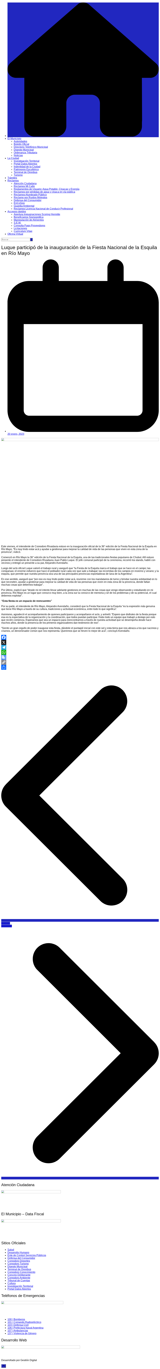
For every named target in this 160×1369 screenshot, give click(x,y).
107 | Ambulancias (18, 1330)
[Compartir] (80, 667)
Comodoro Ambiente (19, 1277)
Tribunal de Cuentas (19, 1280)
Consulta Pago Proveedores (29, 225)
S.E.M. (17, 222)
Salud (11, 1249)
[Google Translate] (80, 657)
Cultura (12, 1283)
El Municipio (14, 138)
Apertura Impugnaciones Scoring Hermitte (37, 214)
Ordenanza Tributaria (25, 152)
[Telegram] (80, 647)
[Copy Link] (80, 662)
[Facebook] (80, 637)
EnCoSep (19, 203)
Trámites (12, 177)
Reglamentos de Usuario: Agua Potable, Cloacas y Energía (46, 189)
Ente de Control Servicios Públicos (27, 1255)
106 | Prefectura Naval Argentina (25, 1327)
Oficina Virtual (15, 234)
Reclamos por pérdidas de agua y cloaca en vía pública (44, 192)
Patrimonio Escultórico (26, 169)
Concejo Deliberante (19, 1275)
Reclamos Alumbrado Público (30, 194)
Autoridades (20, 141)
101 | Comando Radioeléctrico (24, 1322)
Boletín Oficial (21, 144)
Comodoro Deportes (19, 1261)
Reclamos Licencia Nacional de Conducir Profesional (43, 208)
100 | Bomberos (16, 1319)
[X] (80, 642)
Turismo (18, 175)
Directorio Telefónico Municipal (31, 147)
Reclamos (13, 180)
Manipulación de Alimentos (29, 220)
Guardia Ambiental (24, 206)
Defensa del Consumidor (27, 200)
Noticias (18, 155)
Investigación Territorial (26, 161)
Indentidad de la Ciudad (27, 166)
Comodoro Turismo (18, 1263)
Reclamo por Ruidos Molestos (30, 197)
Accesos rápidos (17, 211)
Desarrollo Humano (18, 1252)
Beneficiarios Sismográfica (28, 217)
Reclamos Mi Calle (24, 186)
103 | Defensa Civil (18, 1325)
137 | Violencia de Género (22, 1333)
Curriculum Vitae (23, 231)
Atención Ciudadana (25, 183)
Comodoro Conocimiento (21, 1272)
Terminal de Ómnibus (25, 172)
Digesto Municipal (24, 149)
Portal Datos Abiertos (25, 163)
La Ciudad (13, 158)
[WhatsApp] (80, 652)
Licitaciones (20, 228)
